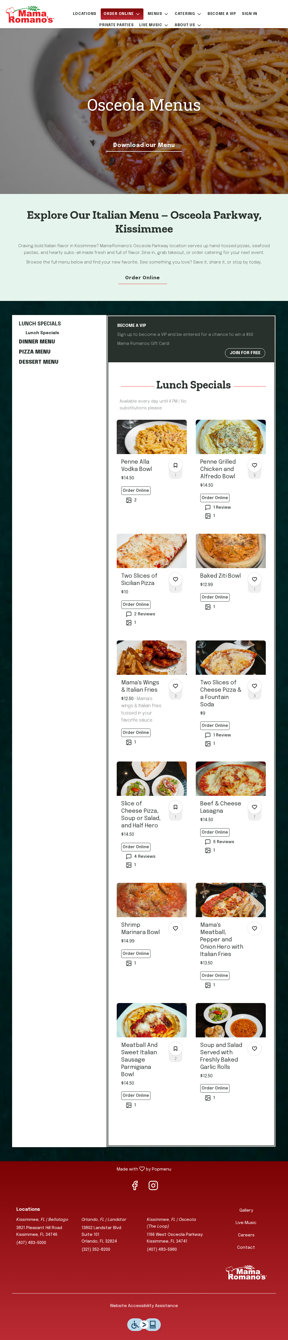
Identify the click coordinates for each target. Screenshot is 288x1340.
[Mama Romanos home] (29, 14)
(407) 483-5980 (162, 1249)
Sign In (249, 14)
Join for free (245, 353)
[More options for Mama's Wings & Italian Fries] (175, 686)
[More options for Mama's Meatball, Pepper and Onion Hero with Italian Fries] (254, 928)
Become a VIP (222, 14)
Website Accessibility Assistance (144, 1306)
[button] (122, 14)
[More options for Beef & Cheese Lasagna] (254, 807)
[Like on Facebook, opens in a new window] (135, 1188)
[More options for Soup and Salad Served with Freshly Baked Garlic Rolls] (254, 1048)
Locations (84, 14)
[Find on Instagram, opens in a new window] (153, 1188)
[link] (135, 490)
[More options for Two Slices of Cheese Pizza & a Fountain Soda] (254, 686)
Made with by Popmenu (87, 1169)
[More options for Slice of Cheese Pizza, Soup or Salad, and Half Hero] (175, 807)
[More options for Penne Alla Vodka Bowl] (175, 465)
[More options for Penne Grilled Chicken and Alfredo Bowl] (254, 465)
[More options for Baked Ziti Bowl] (254, 579)
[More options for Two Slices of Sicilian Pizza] (175, 579)
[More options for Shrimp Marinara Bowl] (175, 928)
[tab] (57, 324)
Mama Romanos (246, 1272)
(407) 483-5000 (31, 1243)
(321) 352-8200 (96, 1249)
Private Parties (116, 25)
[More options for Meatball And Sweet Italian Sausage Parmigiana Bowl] (175, 1048)
